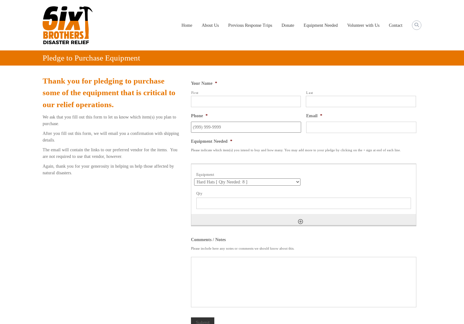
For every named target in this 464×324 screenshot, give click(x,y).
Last (309, 93)
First (195, 93)
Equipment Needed (321, 25)
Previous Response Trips (250, 25)
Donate (288, 25)
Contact (395, 25)
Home (186, 25)
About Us (210, 25)
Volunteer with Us (363, 25)
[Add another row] (300, 221)
